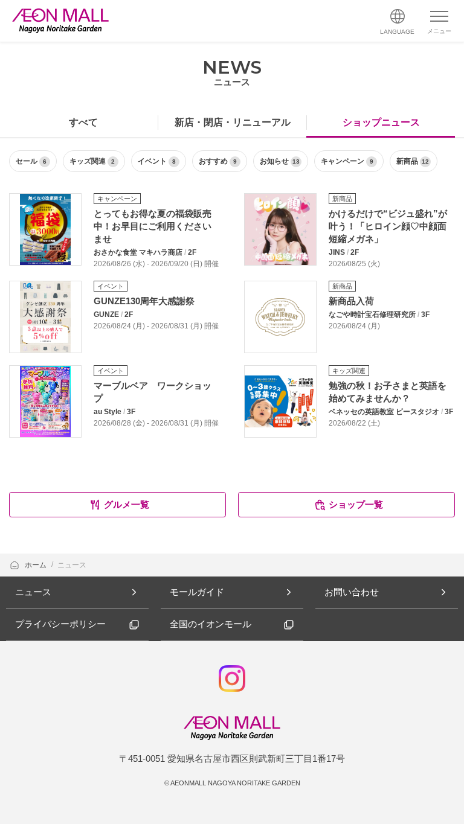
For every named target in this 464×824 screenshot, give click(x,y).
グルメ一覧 (126, 504)
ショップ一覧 (356, 504)
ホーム (36, 565)
